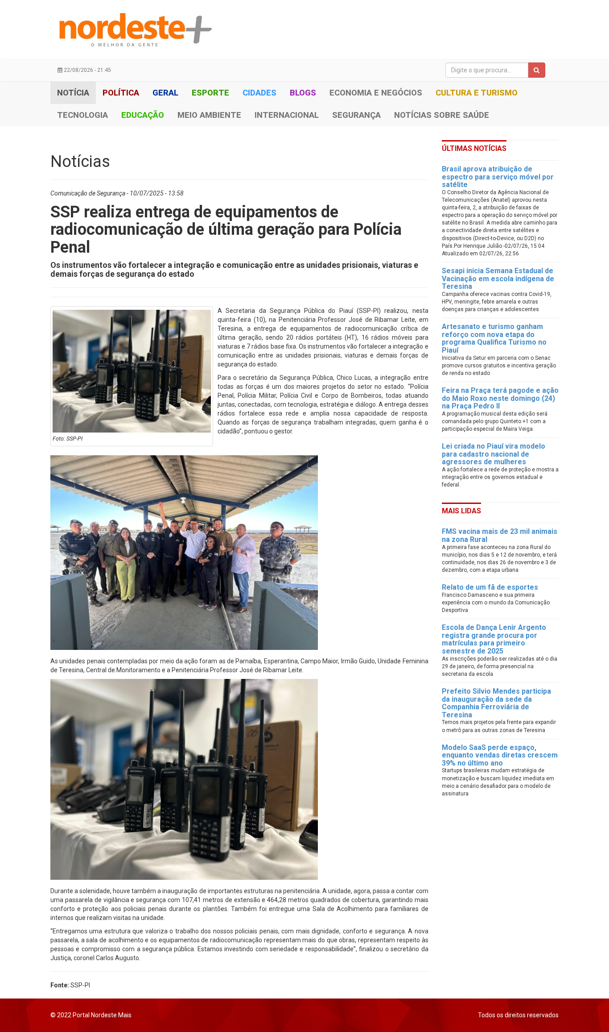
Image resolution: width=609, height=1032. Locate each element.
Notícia (73, 92)
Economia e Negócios (375, 92)
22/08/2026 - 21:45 (86, 70)
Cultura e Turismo (477, 92)
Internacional (287, 115)
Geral (165, 92)
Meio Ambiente (209, 115)
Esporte (210, 92)
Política (121, 92)
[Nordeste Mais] (135, 29)
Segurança (356, 115)
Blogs (303, 92)
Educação (142, 115)
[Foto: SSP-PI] (132, 371)
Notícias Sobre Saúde (441, 115)
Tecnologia (82, 115)
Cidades (259, 92)
